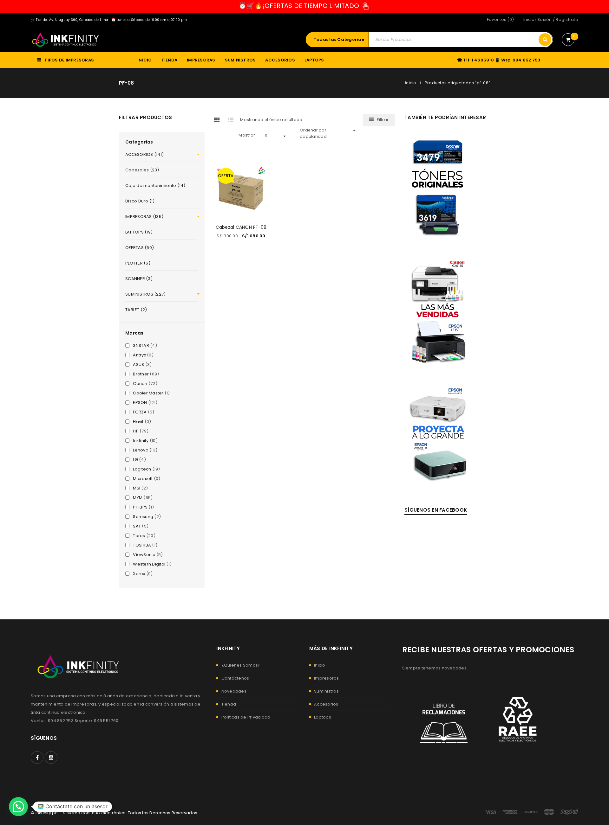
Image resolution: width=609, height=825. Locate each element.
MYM (137, 498)
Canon (140, 384)
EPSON (140, 403)
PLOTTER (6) (137, 263)
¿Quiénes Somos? (241, 665)
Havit (138, 422)
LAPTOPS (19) (139, 232)
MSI (136, 488)
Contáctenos (235, 678)
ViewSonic (144, 555)
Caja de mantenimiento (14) (155, 185)
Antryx (139, 355)
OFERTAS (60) (139, 248)
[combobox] (340, 39)
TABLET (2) (136, 310)
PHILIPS (140, 507)
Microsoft (143, 479)
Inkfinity (140, 441)
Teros (139, 536)
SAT (137, 526)
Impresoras (326, 678)
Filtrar (383, 120)
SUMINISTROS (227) (145, 294)
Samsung (143, 517)
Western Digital (149, 564)
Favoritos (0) (500, 19)
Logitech (142, 469)
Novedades (233, 691)
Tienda (228, 704)
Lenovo (140, 450)
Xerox (139, 574)
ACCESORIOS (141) (144, 154)
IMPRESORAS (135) (144, 217)
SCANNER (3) (139, 279)
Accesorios (326, 704)
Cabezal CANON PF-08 (241, 227)
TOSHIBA (142, 545)
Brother (141, 374)
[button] (18, 806)
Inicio (410, 83)
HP (136, 431)
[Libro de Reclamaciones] (444, 719)
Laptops (322, 717)
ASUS (138, 365)
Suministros (326, 691)
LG (135, 460)
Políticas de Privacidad (246, 717)
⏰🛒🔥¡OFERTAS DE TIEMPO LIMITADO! (300, 5)
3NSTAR (141, 346)
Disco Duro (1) (140, 201)
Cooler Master (148, 393)
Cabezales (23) (142, 170)
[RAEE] (518, 719)
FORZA (140, 412)
